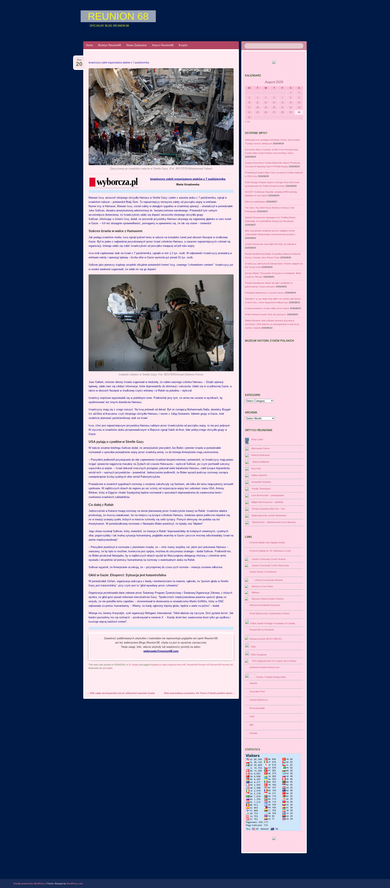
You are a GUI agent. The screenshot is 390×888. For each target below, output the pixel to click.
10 (249, 102)
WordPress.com (75, 883)
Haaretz (252, 683)
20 (274, 107)
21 (282, 107)
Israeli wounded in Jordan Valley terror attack (267, 308)
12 (265, 102)
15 (290, 102)
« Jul (247, 121)
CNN (251, 716)
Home (89, 45)
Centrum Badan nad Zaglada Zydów (266, 542)
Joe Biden (177, 447)
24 (249, 112)
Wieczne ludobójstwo (255, 201)
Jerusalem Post (256, 691)
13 (274, 102)
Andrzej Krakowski (260, 455)
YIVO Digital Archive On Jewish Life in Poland (273, 661)
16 (299, 102)
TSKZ (252, 647)
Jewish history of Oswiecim (262, 572)
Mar (79, 61)
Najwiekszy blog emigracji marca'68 (168, 664)
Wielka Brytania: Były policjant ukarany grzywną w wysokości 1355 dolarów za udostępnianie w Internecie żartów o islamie (272, 324)
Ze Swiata (133, 664)
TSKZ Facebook (257, 654)
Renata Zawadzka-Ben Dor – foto (268, 509)
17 (249, 107)
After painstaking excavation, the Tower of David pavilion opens (199, 693)
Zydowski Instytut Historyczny (264, 667)
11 (257, 102)
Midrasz (255, 592)
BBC (251, 725)
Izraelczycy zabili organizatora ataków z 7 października (187, 178)
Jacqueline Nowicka (261, 482)
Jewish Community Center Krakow (268, 559)
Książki (183, 45)
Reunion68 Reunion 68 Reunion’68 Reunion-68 (210, 664)
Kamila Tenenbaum (261, 488)
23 (299, 107)
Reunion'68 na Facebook (261, 629)
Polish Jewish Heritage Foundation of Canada (272, 623)
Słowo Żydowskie (136, 45)
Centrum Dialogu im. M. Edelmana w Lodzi (269, 551)
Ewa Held (256, 468)
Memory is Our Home (261, 586)
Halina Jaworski (259, 475)
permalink (108, 668)
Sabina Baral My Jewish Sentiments (268, 515)
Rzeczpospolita (256, 708)
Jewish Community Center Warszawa (269, 565)
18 (257, 107)
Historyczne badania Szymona (264, 605)
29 (290, 112)
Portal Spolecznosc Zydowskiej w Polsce (269, 613)
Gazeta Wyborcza (258, 700)
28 (282, 112)
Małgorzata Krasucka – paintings (267, 502)
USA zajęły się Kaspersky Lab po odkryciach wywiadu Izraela (121, 693)
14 (282, 102)
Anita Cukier (257, 439)
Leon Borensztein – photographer (267, 495)
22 (290, 107)
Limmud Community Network (268, 580)
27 (274, 112)
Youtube (252, 733)
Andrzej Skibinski (260, 462)
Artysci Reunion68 (162, 45)
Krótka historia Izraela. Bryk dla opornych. (265, 314)
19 (265, 107)
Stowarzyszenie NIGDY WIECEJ (265, 639)
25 (257, 112)
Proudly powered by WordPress (29, 883)
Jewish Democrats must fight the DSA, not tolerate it (270, 244)
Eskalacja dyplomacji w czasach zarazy (264, 292)
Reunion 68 (118, 16)
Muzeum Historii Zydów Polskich (267, 599)
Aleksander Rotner (260, 448)
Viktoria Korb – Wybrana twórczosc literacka (273, 522)
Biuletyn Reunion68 (109, 45)
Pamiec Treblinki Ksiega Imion (270, 677)
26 (265, 112)
